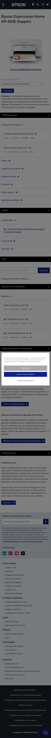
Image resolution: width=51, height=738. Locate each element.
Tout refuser (25, 368)
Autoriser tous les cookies (25, 374)
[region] (25, 369)
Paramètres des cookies (25, 380)
